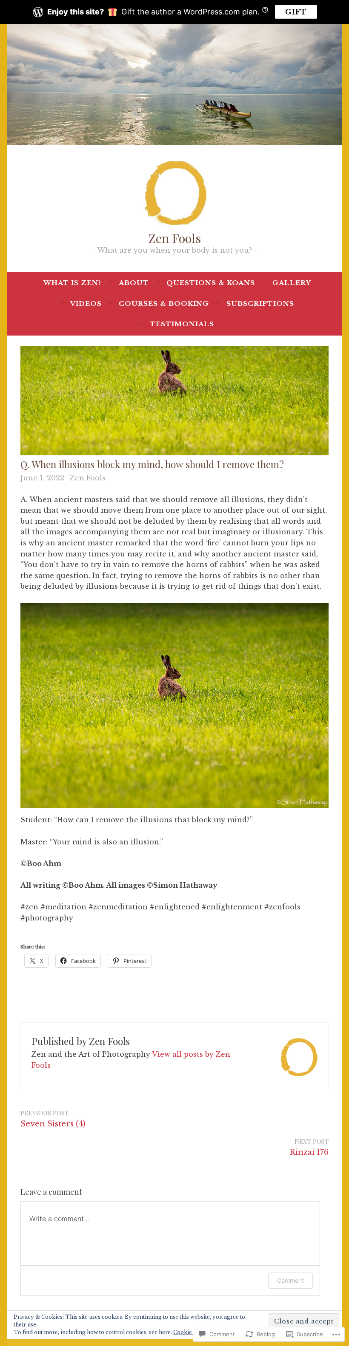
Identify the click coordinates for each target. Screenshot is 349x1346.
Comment (290, 1280)
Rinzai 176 (309, 1147)
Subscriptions (260, 303)
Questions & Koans (210, 283)
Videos (86, 303)
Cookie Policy (191, 1332)
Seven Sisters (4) (53, 1119)
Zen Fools (175, 238)
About (134, 283)
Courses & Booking (164, 303)
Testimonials (182, 324)
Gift (296, 12)
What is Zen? (72, 283)
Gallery (291, 283)
